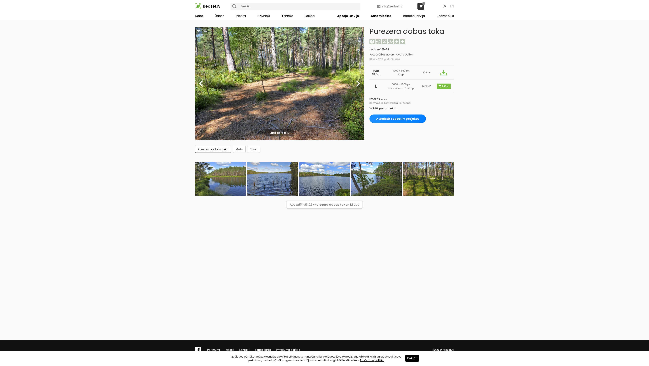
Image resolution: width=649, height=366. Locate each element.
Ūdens (219, 16)
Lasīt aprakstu (279, 133)
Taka (253, 149)
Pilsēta (241, 16)
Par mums (214, 350)
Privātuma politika (288, 350)
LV (444, 6)
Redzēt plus (445, 16)
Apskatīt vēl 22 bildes (324, 204)
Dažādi (310, 16)
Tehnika (287, 16)
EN (452, 6)
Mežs (239, 149)
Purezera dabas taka (213, 149)
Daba (199, 16)
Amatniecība (381, 16)
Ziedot (230, 350)
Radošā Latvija (414, 16)
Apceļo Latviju (348, 16)
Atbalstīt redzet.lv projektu (397, 119)
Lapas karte (263, 350)
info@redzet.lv (392, 6)
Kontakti (244, 350)
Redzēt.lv (211, 6)
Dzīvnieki (263, 16)
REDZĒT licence (378, 99)
